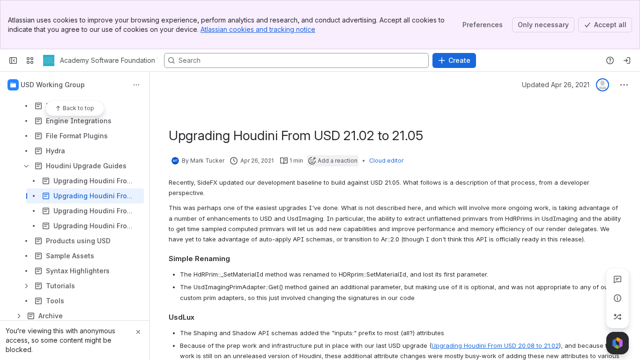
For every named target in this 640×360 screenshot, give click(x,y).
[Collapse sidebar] (13, 60)
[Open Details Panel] (617, 298)
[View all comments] (617, 279)
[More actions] (136, 84)
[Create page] (617, 316)
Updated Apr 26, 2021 (555, 85)
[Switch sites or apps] (29, 60)
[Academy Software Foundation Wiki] (48, 60)
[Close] (138, 332)
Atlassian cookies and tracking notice (258, 29)
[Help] (610, 60)
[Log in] (626, 60)
